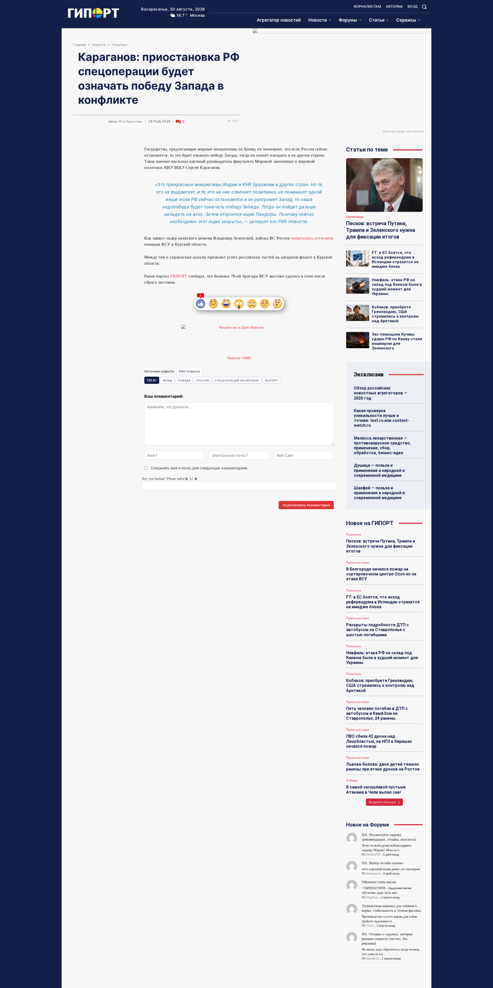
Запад (168, 380)
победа (184, 380)
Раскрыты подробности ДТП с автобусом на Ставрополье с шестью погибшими (377, 629)
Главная (79, 44)
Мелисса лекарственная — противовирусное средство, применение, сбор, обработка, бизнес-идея (382, 445)
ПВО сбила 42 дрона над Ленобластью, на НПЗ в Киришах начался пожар (379, 741)
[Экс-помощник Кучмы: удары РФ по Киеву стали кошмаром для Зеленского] (357, 340)
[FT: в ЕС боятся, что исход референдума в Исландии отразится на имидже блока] (357, 258)
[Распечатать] (125, 151)
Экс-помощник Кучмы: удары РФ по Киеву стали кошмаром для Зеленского (397, 341)
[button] (424, 7)
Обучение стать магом (379, 882)
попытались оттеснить (311, 238)
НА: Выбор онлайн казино (382, 863)
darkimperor (373, 873)
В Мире (351, 780)
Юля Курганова (130, 121)
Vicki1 (370, 925)
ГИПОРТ (178, 276)
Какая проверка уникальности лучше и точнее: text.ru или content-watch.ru (381, 418)
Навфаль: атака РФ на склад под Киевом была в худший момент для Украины (397, 287)
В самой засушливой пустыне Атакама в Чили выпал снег (376, 789)
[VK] (77, 151)
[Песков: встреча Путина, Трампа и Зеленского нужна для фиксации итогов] (384, 185)
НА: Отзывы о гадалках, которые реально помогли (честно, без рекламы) (387, 938)
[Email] (113, 151)
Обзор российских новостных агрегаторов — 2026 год (380, 393)
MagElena (372, 897)
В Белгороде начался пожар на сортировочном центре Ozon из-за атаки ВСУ (381, 574)
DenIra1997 (373, 854)
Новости (99, 44)
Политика (119, 44)
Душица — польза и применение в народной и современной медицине (379, 470)
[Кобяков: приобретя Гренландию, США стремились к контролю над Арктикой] (357, 313)
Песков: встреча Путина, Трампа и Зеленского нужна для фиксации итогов (380, 230)
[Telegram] (89, 151)
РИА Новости (189, 371)
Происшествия (357, 562)
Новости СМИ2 (239, 358)
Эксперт (271, 380)
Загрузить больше (382, 802)
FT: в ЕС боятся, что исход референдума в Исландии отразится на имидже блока (395, 259)
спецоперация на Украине (237, 380)
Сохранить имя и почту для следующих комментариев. (199, 468)
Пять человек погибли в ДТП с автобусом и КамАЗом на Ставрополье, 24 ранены (377, 713)
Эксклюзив (369, 374)
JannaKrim (373, 958)
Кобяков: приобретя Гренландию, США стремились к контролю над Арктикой (395, 314)
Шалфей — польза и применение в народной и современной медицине (379, 493)
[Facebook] (101, 151)
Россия (202, 380)
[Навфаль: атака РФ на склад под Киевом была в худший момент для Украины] (357, 285)
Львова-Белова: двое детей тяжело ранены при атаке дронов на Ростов (383, 767)
